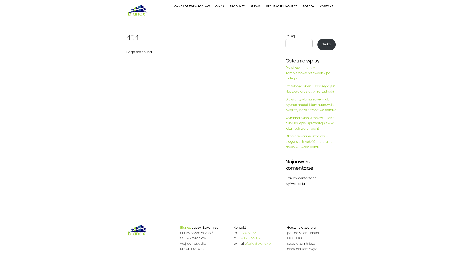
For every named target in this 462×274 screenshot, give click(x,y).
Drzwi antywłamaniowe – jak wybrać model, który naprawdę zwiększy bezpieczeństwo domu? (311, 104)
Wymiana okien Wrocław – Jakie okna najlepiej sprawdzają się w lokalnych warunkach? (310, 123)
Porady (308, 6)
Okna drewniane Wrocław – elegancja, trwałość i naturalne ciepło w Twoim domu (309, 141)
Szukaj (290, 36)
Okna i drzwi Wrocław (192, 6)
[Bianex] (136, 14)
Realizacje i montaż (281, 6)
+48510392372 (249, 238)
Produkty (237, 6)
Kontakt (326, 6)
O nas (219, 6)
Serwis (255, 6)
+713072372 (247, 233)
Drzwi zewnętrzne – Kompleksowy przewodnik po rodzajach (308, 73)
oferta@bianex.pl (258, 243)
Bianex (185, 227)
